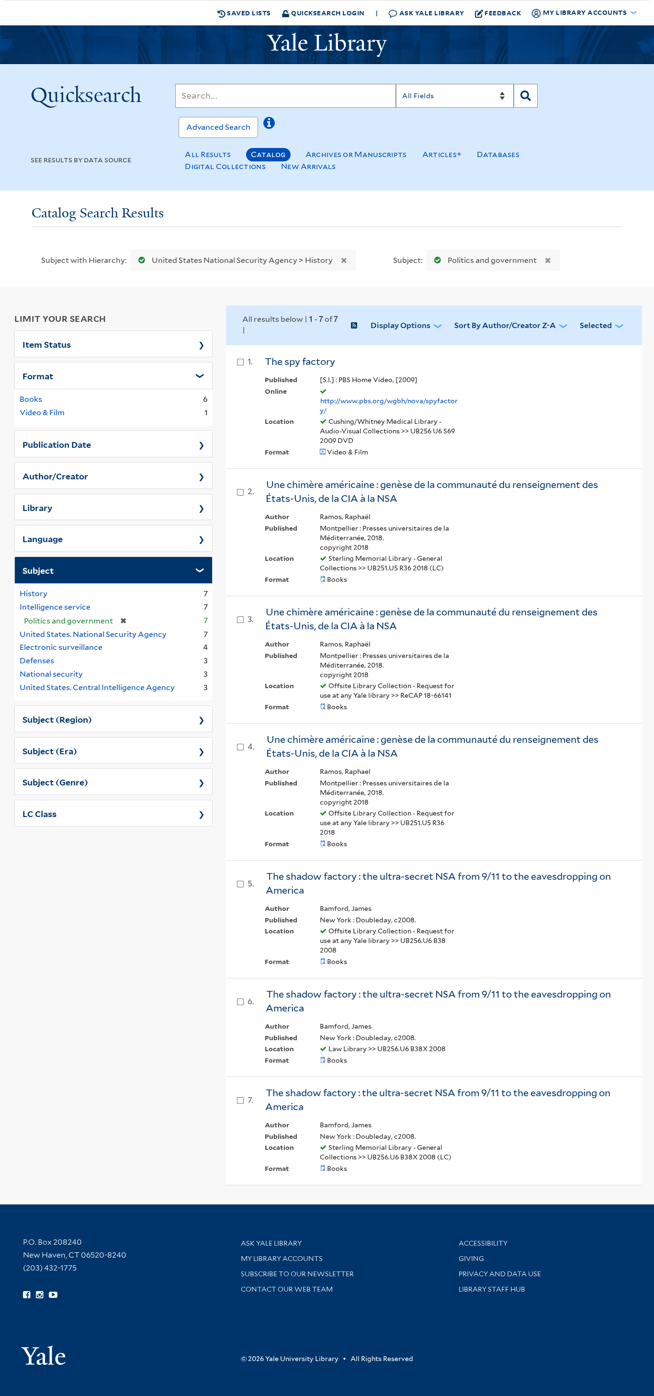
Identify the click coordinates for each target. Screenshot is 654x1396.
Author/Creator (55, 475)
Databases (498, 154)
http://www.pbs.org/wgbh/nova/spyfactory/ (389, 405)
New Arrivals (308, 166)
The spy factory (300, 361)
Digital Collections (225, 166)
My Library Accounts (282, 1258)
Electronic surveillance (61, 647)
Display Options (400, 325)
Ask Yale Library (430, 12)
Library (38, 507)
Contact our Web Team (287, 1289)
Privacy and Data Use (500, 1274)
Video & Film (42, 412)
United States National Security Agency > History (242, 260)
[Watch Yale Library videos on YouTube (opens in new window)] (53, 1295)
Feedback (503, 12)
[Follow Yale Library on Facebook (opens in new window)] (26, 1295)
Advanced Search (218, 127)
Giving (471, 1258)
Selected (596, 325)
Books (31, 399)
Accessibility (483, 1243)
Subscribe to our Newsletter (297, 1274)
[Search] (526, 96)
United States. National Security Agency (93, 634)
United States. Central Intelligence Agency (97, 687)
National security (51, 674)
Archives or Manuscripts (356, 154)
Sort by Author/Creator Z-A (505, 325)
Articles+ (442, 154)
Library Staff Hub (492, 1289)
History (33, 593)
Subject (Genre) (55, 781)
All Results (208, 154)
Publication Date (57, 444)
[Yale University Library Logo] (327, 45)
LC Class (39, 813)
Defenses (37, 660)
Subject (38, 570)
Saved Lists (248, 12)
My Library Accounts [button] (585, 12)
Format (38, 375)
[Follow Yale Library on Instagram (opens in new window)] (39, 1295)
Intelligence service (55, 607)
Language (43, 538)
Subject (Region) (57, 719)
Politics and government (492, 260)
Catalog (268, 154)
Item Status (47, 344)
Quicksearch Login (327, 12)
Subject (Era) (50, 750)
